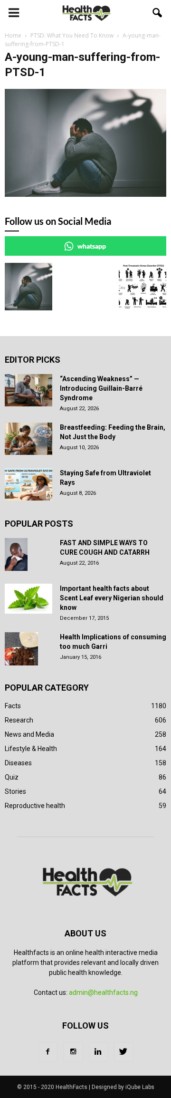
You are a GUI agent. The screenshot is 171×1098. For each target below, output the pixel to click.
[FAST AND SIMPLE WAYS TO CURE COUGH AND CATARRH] (16, 554)
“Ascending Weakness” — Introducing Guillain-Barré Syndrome (101, 388)
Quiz (12, 777)
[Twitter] (123, 1051)
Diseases (18, 763)
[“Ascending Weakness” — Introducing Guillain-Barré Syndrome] (28, 390)
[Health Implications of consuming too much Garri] (21, 648)
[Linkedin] (98, 1051)
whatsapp (91, 246)
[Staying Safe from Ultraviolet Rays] (28, 484)
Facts (13, 706)
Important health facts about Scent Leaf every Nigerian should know (111, 598)
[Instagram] (73, 1051)
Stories (15, 791)
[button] (157, 13)
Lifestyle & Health (31, 748)
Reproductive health (35, 805)
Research (19, 720)
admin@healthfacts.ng (103, 992)
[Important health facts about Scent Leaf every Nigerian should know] (28, 599)
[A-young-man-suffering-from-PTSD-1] (85, 194)
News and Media (29, 734)
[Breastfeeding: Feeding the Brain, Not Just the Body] (28, 439)
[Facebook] (47, 1051)
